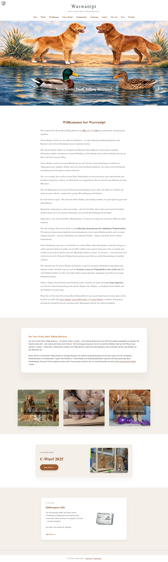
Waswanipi (84, 6)
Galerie (104, 17)
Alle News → (51, 534)
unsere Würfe (96, 299)
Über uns (114, 17)
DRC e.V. (86, 130)
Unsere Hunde (67, 17)
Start (35, 17)
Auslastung (94, 17)
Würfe (43, 17)
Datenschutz (97, 558)
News (123, 17)
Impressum (88, 558)
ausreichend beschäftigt (127, 361)
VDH (96, 130)
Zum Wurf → (49, 467)
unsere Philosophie (79, 299)
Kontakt (131, 17)
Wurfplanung (54, 17)
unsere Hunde (65, 299)
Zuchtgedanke (81, 17)
